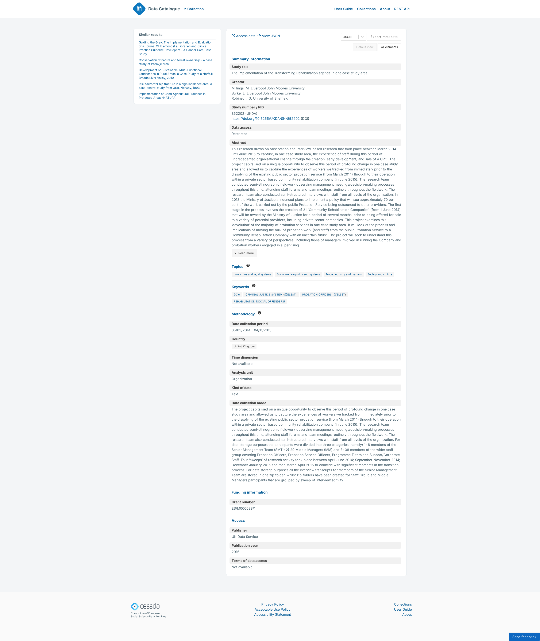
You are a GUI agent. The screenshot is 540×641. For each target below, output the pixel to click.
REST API (402, 9)
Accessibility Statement (272, 614)
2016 (237, 294)
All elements (389, 47)
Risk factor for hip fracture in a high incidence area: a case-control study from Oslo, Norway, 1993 (175, 85)
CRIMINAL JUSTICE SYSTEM (264, 294)
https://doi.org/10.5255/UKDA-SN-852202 (266, 118)
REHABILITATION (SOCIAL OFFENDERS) (259, 301)
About (385, 9)
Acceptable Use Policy (272, 609)
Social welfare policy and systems (298, 274)
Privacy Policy (272, 604)
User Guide (343, 9)
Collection (195, 9)
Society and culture (379, 274)
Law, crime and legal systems (252, 274)
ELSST (291, 294)
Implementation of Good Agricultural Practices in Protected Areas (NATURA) (172, 95)
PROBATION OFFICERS (317, 294)
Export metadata (384, 37)
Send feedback (524, 637)
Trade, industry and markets (344, 274)
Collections (366, 9)
